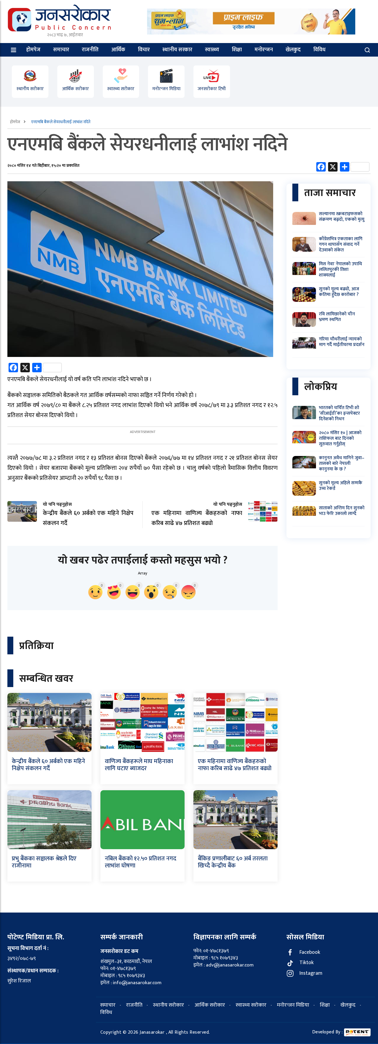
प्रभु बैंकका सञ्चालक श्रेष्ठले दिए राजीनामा (44, 862)
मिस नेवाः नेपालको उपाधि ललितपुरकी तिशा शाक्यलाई (340, 269)
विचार (144, 49)
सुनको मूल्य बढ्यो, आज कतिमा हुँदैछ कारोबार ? (339, 292)
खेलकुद (293, 49)
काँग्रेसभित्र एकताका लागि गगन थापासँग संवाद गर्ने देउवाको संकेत (340, 244)
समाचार (61, 49)
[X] (333, 168)
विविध (319, 49)
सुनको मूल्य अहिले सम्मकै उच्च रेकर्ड (340, 486)
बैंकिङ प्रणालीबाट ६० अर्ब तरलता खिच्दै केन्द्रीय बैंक (233, 862)
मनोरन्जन (264, 49)
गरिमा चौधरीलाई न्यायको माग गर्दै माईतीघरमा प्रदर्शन (341, 342)
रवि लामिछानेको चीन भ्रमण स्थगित (337, 317)
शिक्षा (237, 49)
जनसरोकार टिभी (212, 89)
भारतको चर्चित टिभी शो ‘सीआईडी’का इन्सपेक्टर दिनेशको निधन (339, 413)
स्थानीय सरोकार (30, 89)
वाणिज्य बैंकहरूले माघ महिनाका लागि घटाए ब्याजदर (139, 764)
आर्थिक (118, 49)
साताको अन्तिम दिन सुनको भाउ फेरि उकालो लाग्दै (341, 511)
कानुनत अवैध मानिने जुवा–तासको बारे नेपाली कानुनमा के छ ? (341, 463)
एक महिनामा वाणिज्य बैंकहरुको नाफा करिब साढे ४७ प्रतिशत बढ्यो (234, 764)
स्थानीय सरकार (177, 49)
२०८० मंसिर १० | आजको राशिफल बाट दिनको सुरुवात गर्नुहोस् (340, 438)
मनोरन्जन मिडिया (166, 89)
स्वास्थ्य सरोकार (120, 89)
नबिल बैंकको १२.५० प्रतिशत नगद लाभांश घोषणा (140, 862)
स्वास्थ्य (212, 49)
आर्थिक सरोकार (75, 89)
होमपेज (33, 49)
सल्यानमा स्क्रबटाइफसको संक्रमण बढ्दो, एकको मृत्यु (341, 216)
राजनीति (90, 49)
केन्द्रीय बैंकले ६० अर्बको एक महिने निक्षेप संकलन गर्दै (48, 764)
